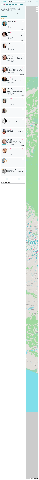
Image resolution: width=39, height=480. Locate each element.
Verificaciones (15, 4)
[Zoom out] (37, 9)
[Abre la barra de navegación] (37, 1)
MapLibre (32, 478)
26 (17, 178)
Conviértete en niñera (31, 1)
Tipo (3, 4)
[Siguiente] (19, 179)
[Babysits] (3, 1)
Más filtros (21, 4)
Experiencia (9, 4)
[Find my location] (37, 11)
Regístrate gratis (4, 16)
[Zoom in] (37, 7)
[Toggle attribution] (37, 478)
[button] (31, 258)
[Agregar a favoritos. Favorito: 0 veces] (23, 43)
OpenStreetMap (35, 478)
